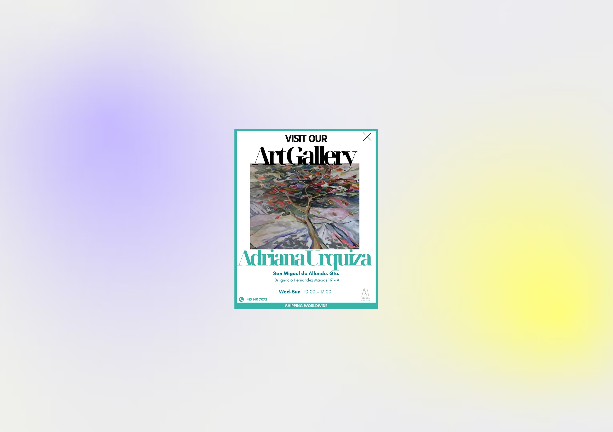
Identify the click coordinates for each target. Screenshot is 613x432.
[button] (367, 136)
